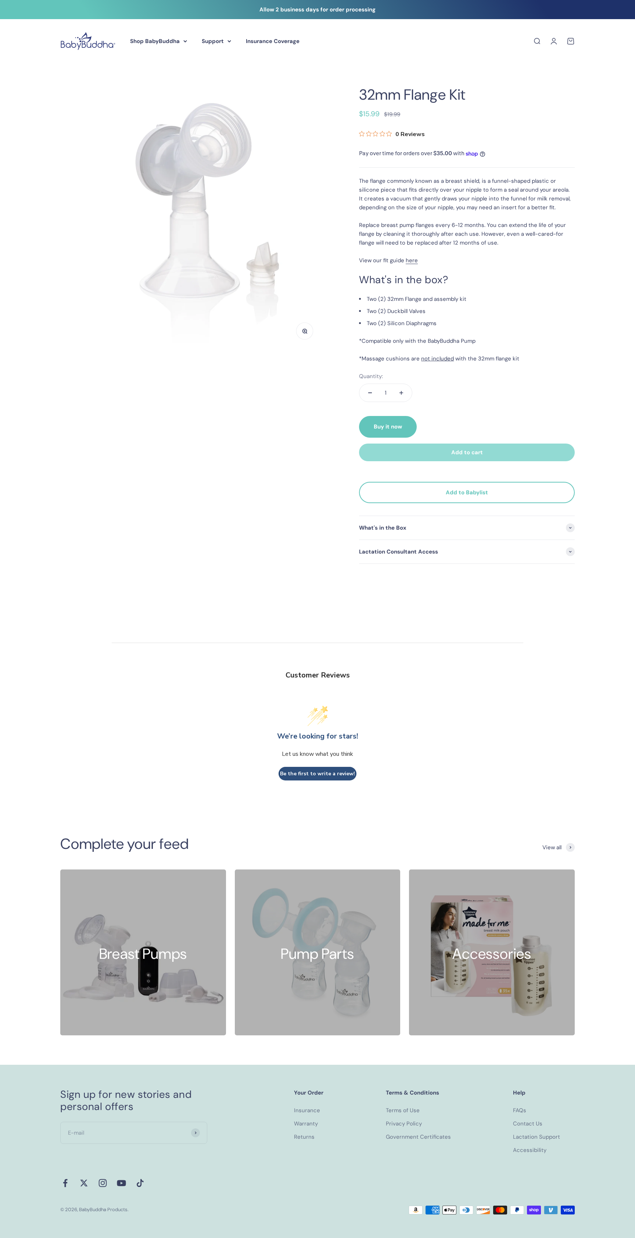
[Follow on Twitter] (84, 1183)
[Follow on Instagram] (103, 1183)
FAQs (519, 1110)
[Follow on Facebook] (65, 1183)
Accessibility (529, 1150)
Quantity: (371, 376)
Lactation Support (536, 1137)
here (412, 260)
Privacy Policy (404, 1123)
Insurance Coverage (272, 41)
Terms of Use (403, 1110)
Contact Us (527, 1123)
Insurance (307, 1110)
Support (213, 41)
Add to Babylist (467, 492)
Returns (304, 1137)
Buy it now (388, 426)
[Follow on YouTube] (121, 1183)
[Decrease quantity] (370, 393)
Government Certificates (418, 1137)
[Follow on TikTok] (140, 1183)
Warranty (306, 1123)
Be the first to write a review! (317, 773)
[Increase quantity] (401, 393)
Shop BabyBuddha (155, 41)
